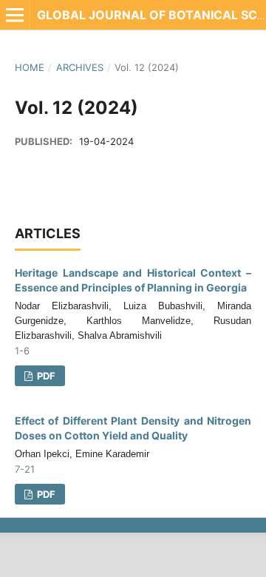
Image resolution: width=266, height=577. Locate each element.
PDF (45, 376)
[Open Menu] (15, 15)
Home (29, 67)
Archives (79, 67)
